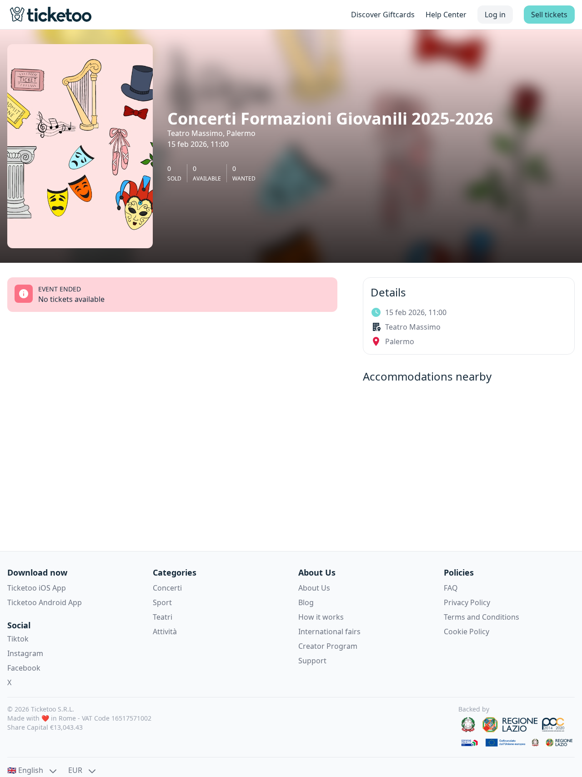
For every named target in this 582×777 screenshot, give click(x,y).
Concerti (167, 588)
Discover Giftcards (383, 15)
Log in (495, 15)
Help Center (446, 15)
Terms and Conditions (481, 617)
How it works (321, 617)
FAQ (451, 588)
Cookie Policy (466, 632)
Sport (162, 602)
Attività (165, 632)
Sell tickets (549, 15)
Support (312, 661)
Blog (306, 602)
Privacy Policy (467, 602)
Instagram (25, 653)
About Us (314, 588)
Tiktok (18, 639)
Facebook (23, 668)
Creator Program (327, 646)
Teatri (162, 617)
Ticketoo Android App (44, 602)
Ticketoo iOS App (36, 588)
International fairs (329, 632)
